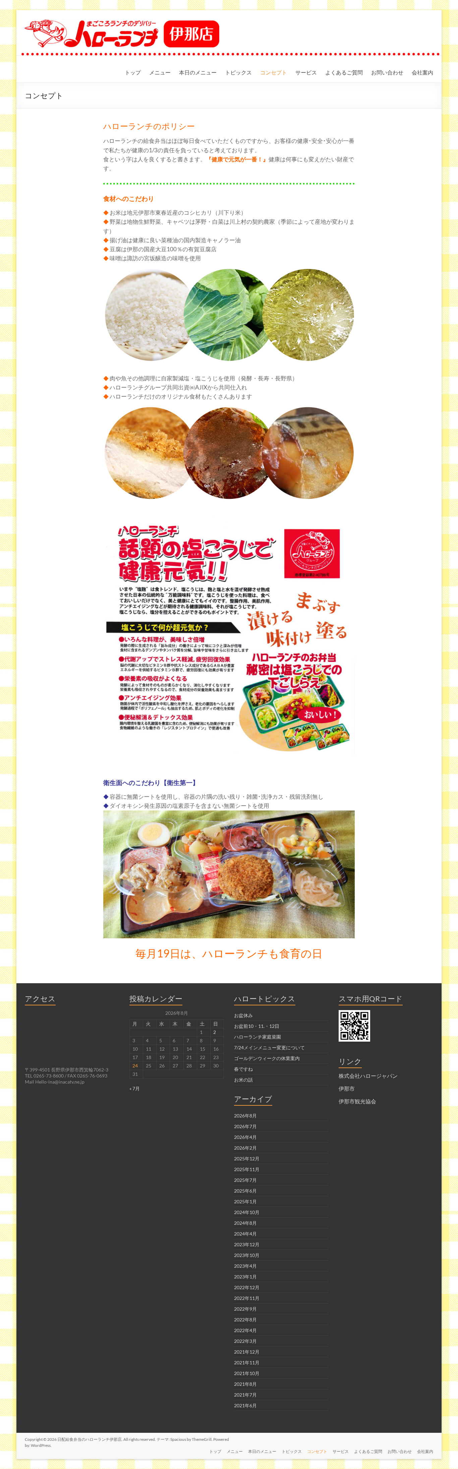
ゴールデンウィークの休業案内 (267, 1058)
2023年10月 (247, 1255)
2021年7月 (245, 1395)
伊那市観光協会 (357, 1101)
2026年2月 (245, 1148)
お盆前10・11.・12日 (256, 1026)
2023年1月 (245, 1276)
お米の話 (243, 1080)
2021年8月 (245, 1384)
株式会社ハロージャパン (368, 1075)
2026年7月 (245, 1126)
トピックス (238, 72)
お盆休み (243, 1015)
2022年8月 (245, 1319)
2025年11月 (247, 1169)
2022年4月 (245, 1330)
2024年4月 (245, 1234)
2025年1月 (245, 1201)
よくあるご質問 (344, 72)
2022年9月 (245, 1309)
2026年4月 (245, 1137)
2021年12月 (247, 1352)
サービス (306, 72)
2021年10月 (247, 1373)
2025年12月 (247, 1158)
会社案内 (422, 72)
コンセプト (273, 72)
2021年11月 (247, 1362)
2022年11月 (247, 1298)
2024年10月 (247, 1212)
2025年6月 (245, 1191)
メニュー (160, 72)
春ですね (243, 1069)
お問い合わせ (387, 72)
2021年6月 (245, 1405)
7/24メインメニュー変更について (269, 1047)
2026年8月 (245, 1115)
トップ (133, 72)
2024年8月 (245, 1223)
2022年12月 (247, 1287)
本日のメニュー (198, 72)
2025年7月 (245, 1180)
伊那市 (347, 1088)
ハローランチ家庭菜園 (257, 1037)
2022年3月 (245, 1341)
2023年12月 (247, 1244)
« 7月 (134, 1088)
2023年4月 (245, 1266)
